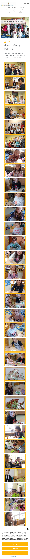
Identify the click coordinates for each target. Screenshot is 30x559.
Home (7, 10)
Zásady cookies (12, 556)
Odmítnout (15, 548)
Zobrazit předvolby (15, 553)
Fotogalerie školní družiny (17, 10)
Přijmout (15, 544)
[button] (27, 529)
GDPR (18, 556)
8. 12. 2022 (7, 41)
